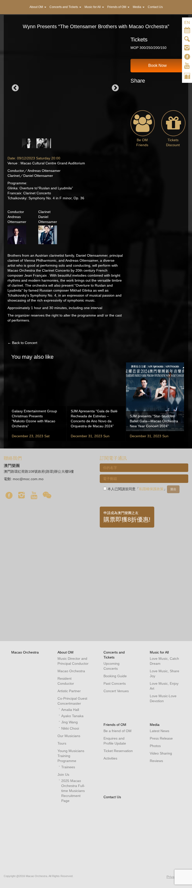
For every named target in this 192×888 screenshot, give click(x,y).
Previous (15, 88)
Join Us (63, 775)
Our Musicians (69, 736)
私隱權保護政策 (151, 489)
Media (155, 725)
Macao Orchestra (25, 652)
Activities (110, 758)
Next (115, 88)
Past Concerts (115, 683)
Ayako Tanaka (72, 716)
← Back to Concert (22, 343)
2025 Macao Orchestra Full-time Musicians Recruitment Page (73, 791)
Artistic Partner (69, 691)
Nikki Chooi (70, 728)
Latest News (159, 731)
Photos (155, 746)
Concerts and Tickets (64, 7)
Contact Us (112, 797)
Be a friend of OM (118, 731)
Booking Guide (115, 676)
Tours (62, 743)
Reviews (156, 761)
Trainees (68, 767)
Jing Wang (69, 722)
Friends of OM (115, 725)
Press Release (161, 738)
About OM (66, 652)
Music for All (159, 652)
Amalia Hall (70, 710)
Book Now (157, 65)
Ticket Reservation (118, 751)
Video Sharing (161, 753)
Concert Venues (116, 691)
